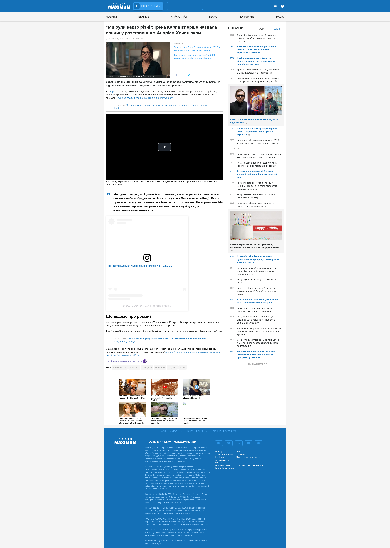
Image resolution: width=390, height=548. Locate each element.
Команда (219, 451)
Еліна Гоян (140, 38)
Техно (213, 16)
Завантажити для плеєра (248, 457)
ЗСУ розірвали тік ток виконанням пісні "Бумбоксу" (145, 97)
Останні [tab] (263, 29)
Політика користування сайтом (222, 460)
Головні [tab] (277, 29)
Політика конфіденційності (249, 465)
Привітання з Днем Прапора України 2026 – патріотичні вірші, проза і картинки (197, 49)
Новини (111, 16)
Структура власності (225, 454)
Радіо (280, 16)
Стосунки (147, 367)
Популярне (247, 16)
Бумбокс (134, 367)
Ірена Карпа (119, 367)
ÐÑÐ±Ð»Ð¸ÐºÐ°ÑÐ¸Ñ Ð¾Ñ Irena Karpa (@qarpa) (147, 306)
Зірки (183, 367)
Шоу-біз (143, 16)
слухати (150, 6)
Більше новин (257, 364)
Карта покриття (222, 465)
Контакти (240, 454)
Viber (145, 361)
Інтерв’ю (160, 367)
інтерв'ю (112, 91)
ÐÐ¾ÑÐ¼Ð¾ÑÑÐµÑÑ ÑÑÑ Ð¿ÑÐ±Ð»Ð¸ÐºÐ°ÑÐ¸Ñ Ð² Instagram (140, 266)
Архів (239, 451)
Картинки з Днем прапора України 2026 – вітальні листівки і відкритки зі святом (196, 56)
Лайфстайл (179, 16)
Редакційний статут (224, 468)
